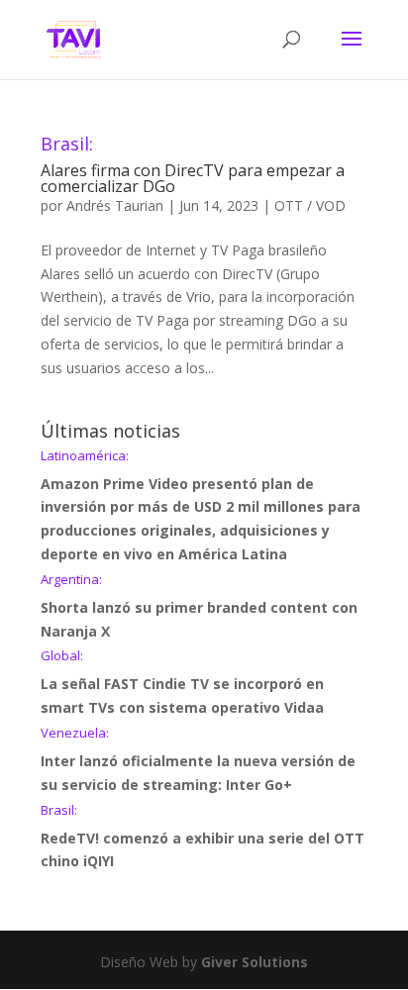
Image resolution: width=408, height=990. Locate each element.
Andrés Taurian (114, 205)
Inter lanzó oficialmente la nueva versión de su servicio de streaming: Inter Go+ (198, 760)
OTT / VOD (310, 205)
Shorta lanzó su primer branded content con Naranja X (199, 607)
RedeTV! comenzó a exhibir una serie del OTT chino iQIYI (202, 837)
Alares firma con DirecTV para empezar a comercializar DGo (193, 166)
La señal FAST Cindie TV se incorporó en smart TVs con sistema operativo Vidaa (182, 683)
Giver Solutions (254, 961)
